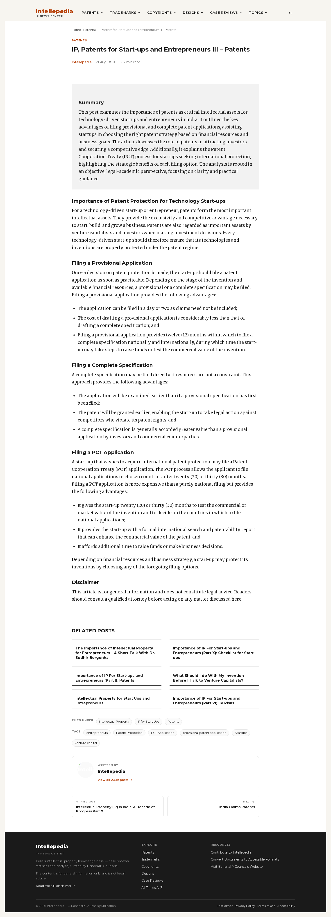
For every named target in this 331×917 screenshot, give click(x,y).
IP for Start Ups (148, 721)
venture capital (86, 743)
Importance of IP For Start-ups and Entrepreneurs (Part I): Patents (109, 678)
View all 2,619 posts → (115, 780)
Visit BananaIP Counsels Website (237, 867)
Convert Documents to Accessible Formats (245, 859)
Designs (191, 12)
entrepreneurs (97, 733)
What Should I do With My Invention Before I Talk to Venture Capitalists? (208, 678)
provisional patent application (204, 733)
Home (76, 30)
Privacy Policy (245, 906)
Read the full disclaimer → (55, 886)
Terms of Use (266, 906)
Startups (241, 733)
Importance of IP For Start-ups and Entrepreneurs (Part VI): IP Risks (206, 700)
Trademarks (123, 12)
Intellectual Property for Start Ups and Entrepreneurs (112, 700)
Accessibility (286, 906)
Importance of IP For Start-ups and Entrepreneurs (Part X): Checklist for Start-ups (214, 653)
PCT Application (162, 733)
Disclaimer (225, 906)
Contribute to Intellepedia (231, 852)
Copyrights (159, 12)
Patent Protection (129, 733)
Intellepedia (54, 11)
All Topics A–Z (152, 888)
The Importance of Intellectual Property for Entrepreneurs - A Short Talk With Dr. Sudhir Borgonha (115, 653)
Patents (90, 12)
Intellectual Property (114, 721)
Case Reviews (224, 12)
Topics (256, 12)
